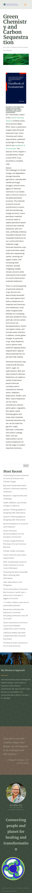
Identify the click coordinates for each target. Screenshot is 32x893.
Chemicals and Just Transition (19, 47)
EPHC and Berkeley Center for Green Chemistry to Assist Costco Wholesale (15, 565)
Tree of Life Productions (9, 891)
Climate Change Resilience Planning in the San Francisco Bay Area (14, 544)
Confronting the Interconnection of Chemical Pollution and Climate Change (16, 478)
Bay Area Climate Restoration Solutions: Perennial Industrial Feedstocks (15, 488)
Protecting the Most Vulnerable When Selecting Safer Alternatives (15, 575)
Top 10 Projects (7, 50)
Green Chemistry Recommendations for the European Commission (13, 534)
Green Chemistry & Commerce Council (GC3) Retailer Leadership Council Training (15, 625)
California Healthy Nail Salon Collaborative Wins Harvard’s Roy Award (14, 636)
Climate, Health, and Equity (13, 551)
